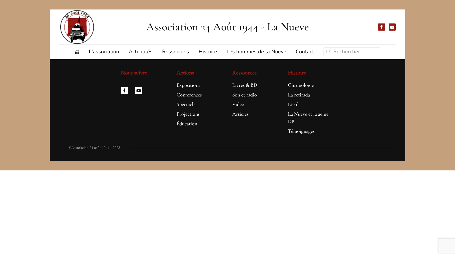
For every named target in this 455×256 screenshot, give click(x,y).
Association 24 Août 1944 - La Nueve (227, 27)
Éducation (187, 124)
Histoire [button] (208, 51)
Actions (185, 72)
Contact (305, 51)
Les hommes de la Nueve (256, 51)
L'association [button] (104, 51)
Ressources (244, 72)
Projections (188, 114)
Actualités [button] (141, 51)
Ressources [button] (175, 51)
